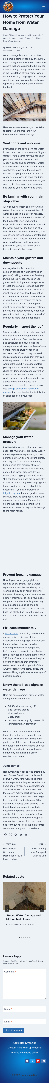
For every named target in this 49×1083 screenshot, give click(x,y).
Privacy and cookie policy (24, 1052)
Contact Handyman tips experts (24, 1047)
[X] (32, 1061)
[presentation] (24, 896)
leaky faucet (11, 633)
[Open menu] (43, 7)
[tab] (19, 937)
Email (8, 1021)
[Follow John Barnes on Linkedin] (20, 834)
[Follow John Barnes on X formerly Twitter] (10, 834)
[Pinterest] (38, 1061)
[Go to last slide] (7, 908)
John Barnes (14, 924)
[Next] (42, 908)
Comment (10, 971)
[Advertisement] (24, 542)
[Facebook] (27, 1061)
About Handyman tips (24, 1043)
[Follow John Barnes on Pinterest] (26, 834)
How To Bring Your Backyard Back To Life (38, 850)
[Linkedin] (43, 1061)
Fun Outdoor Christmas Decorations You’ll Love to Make (12, 852)
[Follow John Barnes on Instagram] (15, 834)
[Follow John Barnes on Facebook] (5, 834)
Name (8, 1009)
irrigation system (12, 493)
